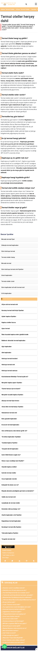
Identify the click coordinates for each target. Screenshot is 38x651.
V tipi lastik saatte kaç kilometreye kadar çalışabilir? (18, 595)
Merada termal (6, 263)
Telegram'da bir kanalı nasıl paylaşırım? (14, 614)
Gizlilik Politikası (6, 550)
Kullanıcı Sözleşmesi (8, 553)
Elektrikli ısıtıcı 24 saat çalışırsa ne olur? (15, 590)
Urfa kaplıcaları (6, 293)
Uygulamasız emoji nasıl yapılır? (12, 611)
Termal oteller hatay (8, 257)
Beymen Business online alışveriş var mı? (15, 628)
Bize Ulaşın (5, 557)
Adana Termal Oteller (7, 9)
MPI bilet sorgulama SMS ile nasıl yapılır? (15, 623)
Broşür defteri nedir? (9, 602)
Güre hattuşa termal (8, 251)
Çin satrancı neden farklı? (10, 618)
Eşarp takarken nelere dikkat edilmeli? (14, 640)
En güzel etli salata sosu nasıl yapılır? (14, 642)
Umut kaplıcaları (6, 275)
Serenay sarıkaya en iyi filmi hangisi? (13, 621)
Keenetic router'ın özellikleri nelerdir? (14, 588)
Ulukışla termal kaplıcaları (9, 245)
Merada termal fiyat (8, 239)
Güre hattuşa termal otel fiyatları (12, 269)
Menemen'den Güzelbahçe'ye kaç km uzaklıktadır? (17, 597)
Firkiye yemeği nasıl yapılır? (11, 635)
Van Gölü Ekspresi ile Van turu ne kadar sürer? (16, 592)
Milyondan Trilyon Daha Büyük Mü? (13, 637)
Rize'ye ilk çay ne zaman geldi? (11, 626)
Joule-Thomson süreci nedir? (11, 604)
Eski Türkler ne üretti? (9, 633)
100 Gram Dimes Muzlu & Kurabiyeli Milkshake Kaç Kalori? (19, 599)
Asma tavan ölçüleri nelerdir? (11, 616)
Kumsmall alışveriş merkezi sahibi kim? (14, 609)
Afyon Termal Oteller (23, 9)
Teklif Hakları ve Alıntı (8, 555)
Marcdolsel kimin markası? (10, 630)
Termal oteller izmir (7, 281)
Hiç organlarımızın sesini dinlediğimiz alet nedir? (17, 607)
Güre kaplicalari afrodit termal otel (12, 287)
